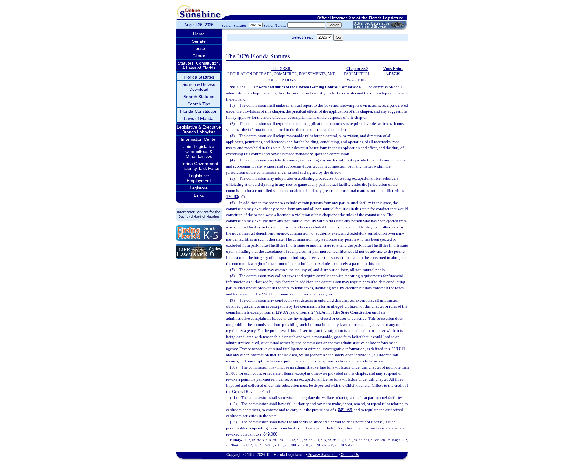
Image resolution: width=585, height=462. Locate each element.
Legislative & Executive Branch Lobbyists (199, 129)
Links (199, 195)
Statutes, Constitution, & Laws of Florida (199, 65)
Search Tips (198, 103)
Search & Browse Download (198, 87)
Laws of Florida (199, 118)
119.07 (281, 312)
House (199, 48)
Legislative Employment (199, 178)
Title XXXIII (281, 68)
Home (199, 33)
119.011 (398, 349)
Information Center (199, 139)
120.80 (232, 196)
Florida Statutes (199, 77)
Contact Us (350, 455)
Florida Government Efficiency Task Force (199, 166)
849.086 (345, 409)
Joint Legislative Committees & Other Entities (198, 151)
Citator (199, 55)
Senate (199, 41)
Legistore (199, 187)
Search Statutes (198, 96)
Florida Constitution (199, 111)
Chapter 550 (357, 68)
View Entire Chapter (393, 71)
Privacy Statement (323, 455)
